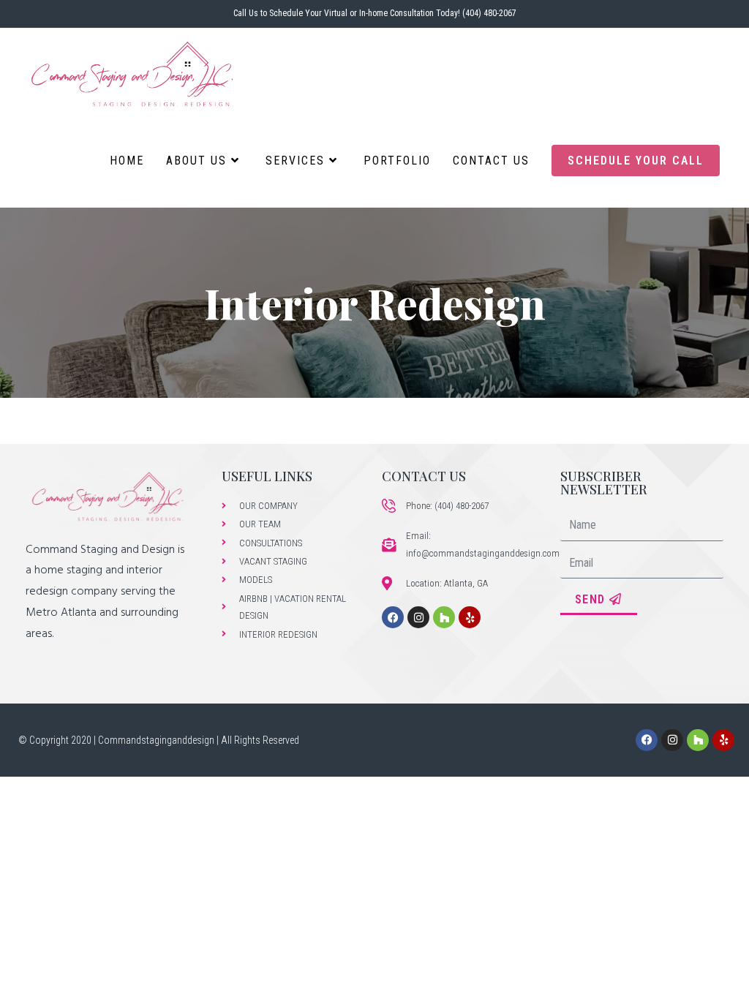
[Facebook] (393, 617)
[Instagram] (418, 617)
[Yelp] (470, 617)
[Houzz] (444, 617)
